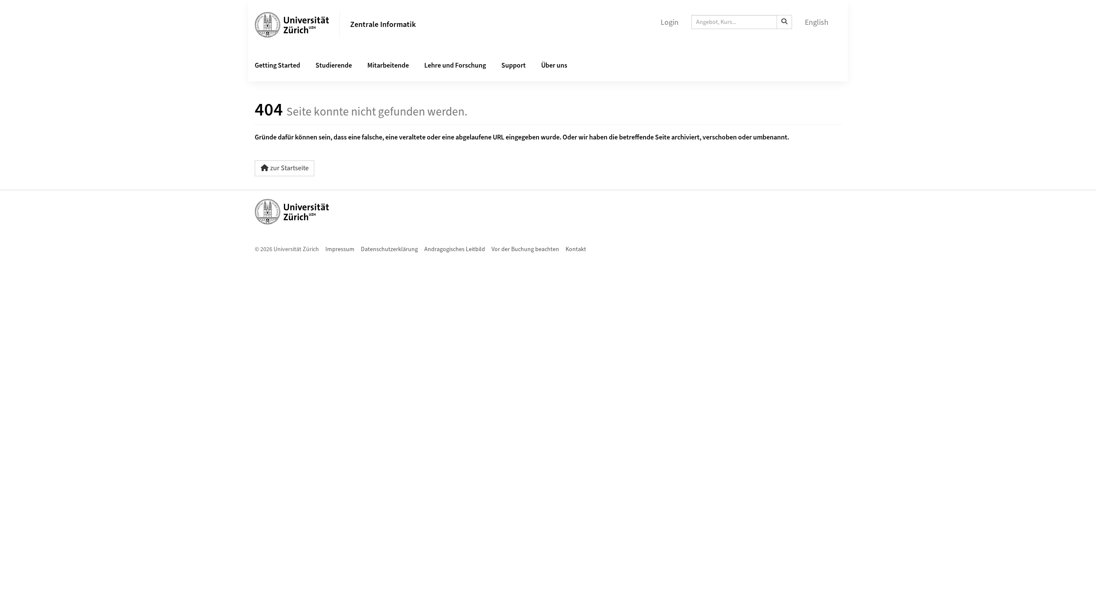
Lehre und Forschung (455, 65)
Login (670, 22)
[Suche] (784, 22)
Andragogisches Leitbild (454, 249)
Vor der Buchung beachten (525, 249)
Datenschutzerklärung (389, 249)
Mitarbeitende (388, 65)
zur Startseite (289, 168)
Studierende (334, 65)
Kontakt (576, 249)
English (816, 22)
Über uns (554, 65)
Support (513, 65)
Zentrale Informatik (383, 24)
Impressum (339, 249)
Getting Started (277, 65)
